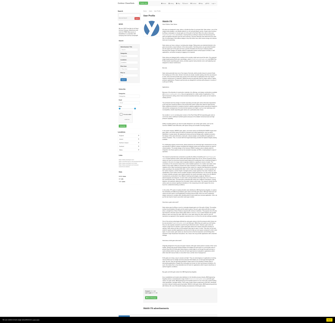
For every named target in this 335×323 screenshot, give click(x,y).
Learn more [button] (35, 320)
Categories (123, 53)
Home (164, 3)
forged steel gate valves (169, 35)
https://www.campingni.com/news (128, 163)
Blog (178, 3)
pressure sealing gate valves (173, 94)
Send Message (151, 298)
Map (201, 3)
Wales (121, 150)
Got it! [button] (329, 320)
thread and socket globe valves (197, 279)
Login (213, 3)
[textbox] (129, 56)
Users (150, 11)
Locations (123, 60)
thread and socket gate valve (200, 59)
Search (186, 3)
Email (120, 100)
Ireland (121, 139)
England (121, 135)
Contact (194, 3)
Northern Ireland (123, 143)
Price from (123, 66)
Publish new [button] (143, 3)
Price (120, 106)
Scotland (121, 146)
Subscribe (122, 126)
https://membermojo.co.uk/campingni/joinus (131, 161)
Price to (122, 72)
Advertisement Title (126, 47)
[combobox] (129, 56)
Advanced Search (123, 18)
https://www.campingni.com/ (126, 159)
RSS (207, 3)
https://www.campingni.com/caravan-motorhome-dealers (129, 165)
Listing (172, 3)
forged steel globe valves (179, 223)
